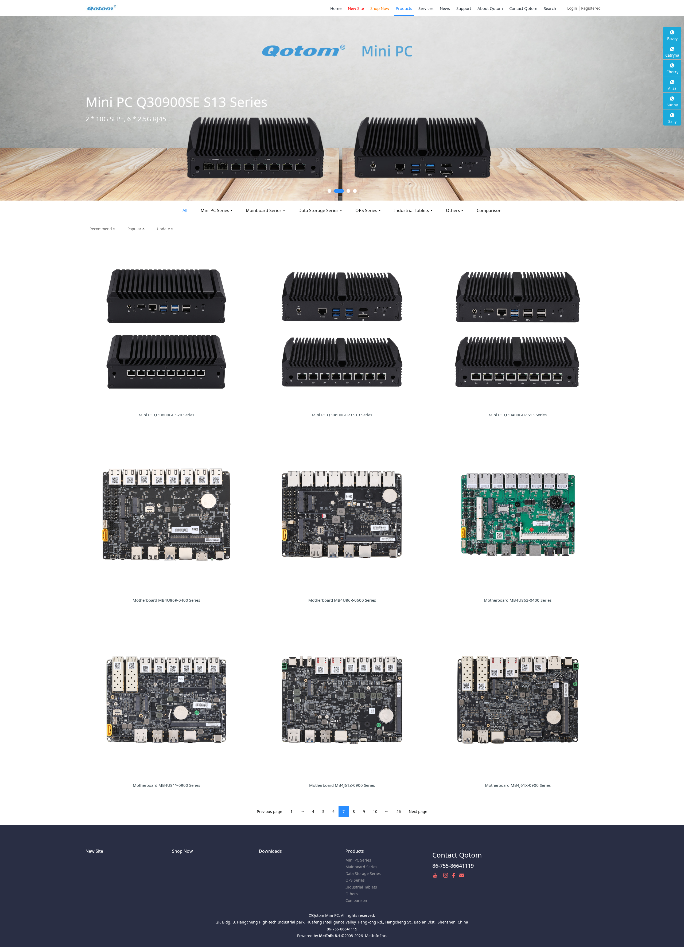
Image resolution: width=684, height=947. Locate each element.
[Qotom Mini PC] (102, 8)
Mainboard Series (264, 210)
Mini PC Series (215, 210)
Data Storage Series (318, 210)
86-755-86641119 (453, 865)
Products (354, 851)
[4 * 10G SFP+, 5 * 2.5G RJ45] (342, 108)
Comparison (489, 210)
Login (572, 8)
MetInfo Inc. (376, 935)
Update (163, 228)
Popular (134, 228)
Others (453, 210)
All (184, 210)
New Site (94, 851)
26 (399, 811)
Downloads (270, 851)
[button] (34, 108)
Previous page (269, 811)
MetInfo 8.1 (329, 935)
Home (335, 8)
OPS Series (366, 210)
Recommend (101, 228)
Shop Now (182, 851)
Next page (418, 811)
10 (375, 811)
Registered (591, 8)
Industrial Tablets (411, 210)
